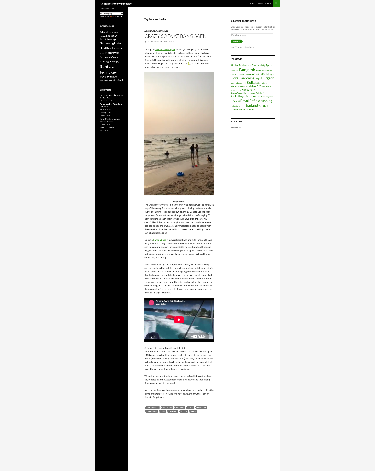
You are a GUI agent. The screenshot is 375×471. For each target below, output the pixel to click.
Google (257, 78)
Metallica (244, 86)
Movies (105, 57)
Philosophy (115, 62)
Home (251, 3)
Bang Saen (167, 408)
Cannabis (234, 74)
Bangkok (180, 408)
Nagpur (246, 89)
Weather (114, 80)
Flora (234, 78)
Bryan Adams (267, 71)
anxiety (261, 65)
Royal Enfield (250, 100)
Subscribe (236, 41)
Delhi (265, 74)
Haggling (173, 411)
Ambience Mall (248, 65)
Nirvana (252, 93)
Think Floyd (263, 106)
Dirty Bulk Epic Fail (107, 128)
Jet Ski (184, 411)
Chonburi (201, 408)
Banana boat (159, 239)
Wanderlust (249, 109)
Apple (269, 65)
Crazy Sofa (152, 411)
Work (120, 80)
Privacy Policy (264, 3)
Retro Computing (267, 97)
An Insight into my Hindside (116, 3)
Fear (163, 411)
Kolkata (253, 82)
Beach (190, 408)
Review (235, 101)
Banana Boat (152, 408)
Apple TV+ (235, 71)
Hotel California (236, 83)
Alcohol (234, 65)
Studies (233, 106)
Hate (117, 43)
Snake (193, 411)
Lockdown (263, 83)
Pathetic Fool (261, 93)
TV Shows (112, 76)
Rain (258, 97)
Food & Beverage (108, 39)
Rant (158, 31)
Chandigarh (242, 74)
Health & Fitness (111, 48)
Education (111, 35)
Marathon (236, 86)
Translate (118, 16)
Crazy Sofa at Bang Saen (175, 36)
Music (114, 57)
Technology (108, 72)
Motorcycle (236, 90)
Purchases (251, 96)
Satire (111, 67)
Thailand (251, 105)
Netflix (253, 90)
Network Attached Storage (240, 93)
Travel (164, 31)
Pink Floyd (238, 96)
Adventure (149, 31)
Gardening (246, 78)
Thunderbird (236, 109)
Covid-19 (257, 74)
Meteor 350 (254, 86)
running (266, 101)
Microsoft (266, 86)
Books (259, 70)
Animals (115, 32)
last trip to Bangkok (165, 49)
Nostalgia (105, 61)
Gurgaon (267, 78)
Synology (239, 106)
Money (102, 53)
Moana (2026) (105, 113)
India (244, 83)
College (250, 74)
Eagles (271, 74)
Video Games (105, 80)
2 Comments (168, 42)
